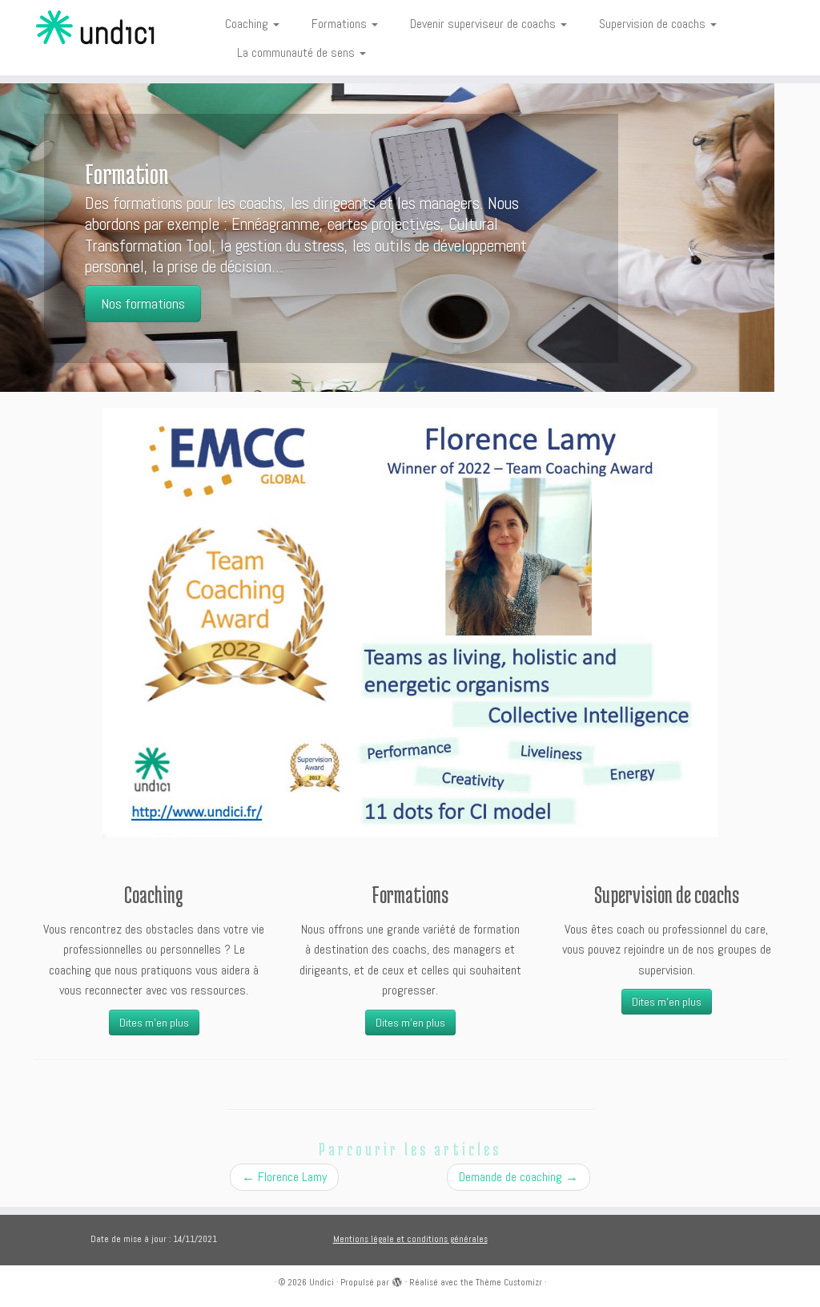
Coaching (248, 23)
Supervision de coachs (654, 23)
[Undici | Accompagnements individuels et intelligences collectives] (96, 28)
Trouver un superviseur (207, 283)
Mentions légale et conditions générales (410, 1238)
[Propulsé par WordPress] (397, 1279)
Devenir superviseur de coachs (484, 23)
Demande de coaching (518, 1176)
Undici (321, 1282)
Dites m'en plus (154, 1022)
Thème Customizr (509, 1282)
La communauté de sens (297, 52)
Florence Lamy (284, 1176)
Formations (341, 23)
